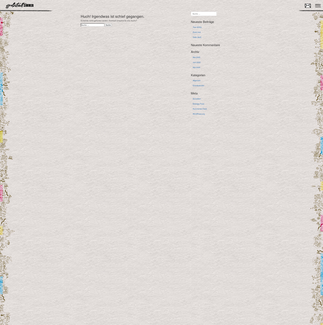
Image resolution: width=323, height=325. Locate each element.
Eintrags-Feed (198, 103)
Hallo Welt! (197, 37)
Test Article (197, 27)
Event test (197, 32)
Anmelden (197, 98)
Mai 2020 (196, 67)
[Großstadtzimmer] (40, 5)
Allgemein (197, 80)
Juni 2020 (197, 62)
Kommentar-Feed (200, 109)
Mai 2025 (196, 57)
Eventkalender (198, 85)
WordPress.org (199, 114)
